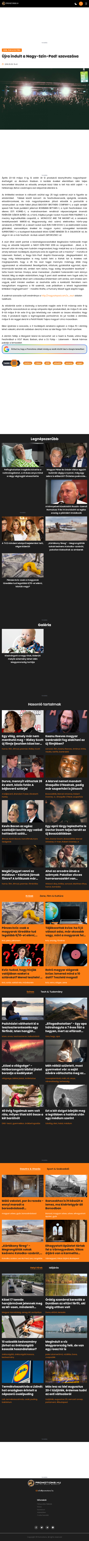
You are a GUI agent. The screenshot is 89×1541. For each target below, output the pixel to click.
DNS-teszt (7, 1123)
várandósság (52, 1081)
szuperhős (78, 796)
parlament (50, 1402)
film (10, 748)
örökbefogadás (32, 1123)
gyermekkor (18, 1123)
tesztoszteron (20, 1036)
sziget (79, 363)
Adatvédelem (41, 1512)
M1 (29, 1312)
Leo (31, 1258)
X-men (57, 841)
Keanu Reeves (65, 748)
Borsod (48, 1213)
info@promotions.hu (45, 1490)
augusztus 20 (60, 1399)
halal (60, 1123)
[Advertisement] (44, 153)
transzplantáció (53, 1078)
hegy (52, 1036)
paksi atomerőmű (54, 1354)
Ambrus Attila (79, 748)
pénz (8, 940)
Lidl (3, 1399)
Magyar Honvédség (11, 1312)
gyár (18, 1213)
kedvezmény (8, 1357)
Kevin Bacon (15, 838)
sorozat (49, 748)
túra (47, 1036)
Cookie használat (43, 1515)
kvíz (3, 940)
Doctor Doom (56, 838)
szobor (13, 1258)
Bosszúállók (51, 793)
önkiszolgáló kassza (24, 1354)
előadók (57, 363)
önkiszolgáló (8, 1354)
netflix (55, 751)
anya (72, 1078)
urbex (70, 1213)
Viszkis (48, 751)
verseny (69, 363)
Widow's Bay (51, 883)
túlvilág (49, 1123)
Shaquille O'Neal (64, 796)
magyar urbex (9, 1213)
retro (52, 982)
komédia (56, 886)
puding (33, 1399)
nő (68, 1078)
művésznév (28, 982)
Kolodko (6, 1258)
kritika (61, 883)
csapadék (50, 1357)
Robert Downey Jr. (70, 841)
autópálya (36, 1312)
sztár (8, 982)
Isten (4, 1036)
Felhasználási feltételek (44, 1504)
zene (64, 982)
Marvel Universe (65, 793)
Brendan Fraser (21, 793)
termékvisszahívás (15, 1399)
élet (55, 1123)
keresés (61, 1312)
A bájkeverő (7, 793)
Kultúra (28, 363)
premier (24, 748)
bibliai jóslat (18, 1078)
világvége (7, 1078)
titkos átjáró (63, 1258)
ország (53, 940)
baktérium (7, 1402)
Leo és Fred (23, 1258)
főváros (61, 940)
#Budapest (62, 1402)
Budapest (74, 1258)
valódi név (17, 982)
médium (68, 1123)
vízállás (67, 1354)
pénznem (16, 940)
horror (5, 748)
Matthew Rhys (80, 883)
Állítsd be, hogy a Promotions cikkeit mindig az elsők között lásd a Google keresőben (47, 349)
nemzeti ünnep (75, 1399)
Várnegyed (50, 1258)
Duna (48, 1312)
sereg (24, 1312)
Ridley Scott (34, 748)
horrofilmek (27, 838)
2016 (47, 363)
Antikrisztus (30, 1078)
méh (64, 1078)
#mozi (16, 748)
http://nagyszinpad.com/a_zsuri (57, 295)
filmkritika (33, 883)
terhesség (64, 1081)
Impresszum (41, 1509)
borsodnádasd (29, 1213)
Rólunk (39, 1507)
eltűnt (54, 1312)
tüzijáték (49, 1399)
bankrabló (64, 751)
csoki (27, 1399)
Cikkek (38, 363)
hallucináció (33, 1036)
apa (58, 1036)
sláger (58, 982)
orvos (10, 1036)
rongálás (38, 1258)
